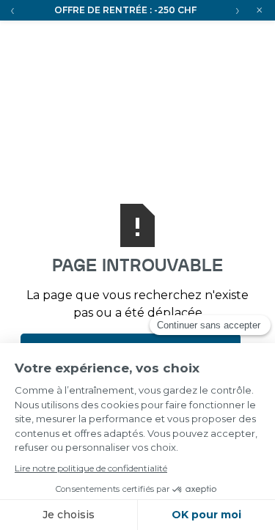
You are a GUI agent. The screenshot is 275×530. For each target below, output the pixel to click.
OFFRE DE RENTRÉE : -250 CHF (125, 9)
